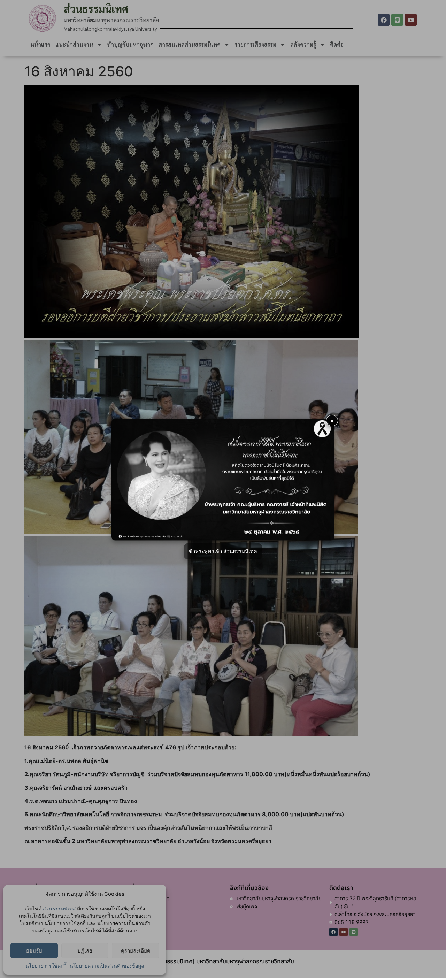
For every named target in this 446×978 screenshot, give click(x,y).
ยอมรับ (34, 950)
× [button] (332, 420)
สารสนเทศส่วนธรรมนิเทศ (190, 44)
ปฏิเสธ (84, 950)
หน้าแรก (40, 44)
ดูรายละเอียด (136, 950)
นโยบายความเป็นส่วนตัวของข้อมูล (107, 966)
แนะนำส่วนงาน (74, 44)
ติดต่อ (337, 44)
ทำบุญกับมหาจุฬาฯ (130, 44)
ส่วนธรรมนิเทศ (59, 908)
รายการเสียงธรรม (255, 44)
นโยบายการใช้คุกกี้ (45, 966)
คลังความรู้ (303, 44)
